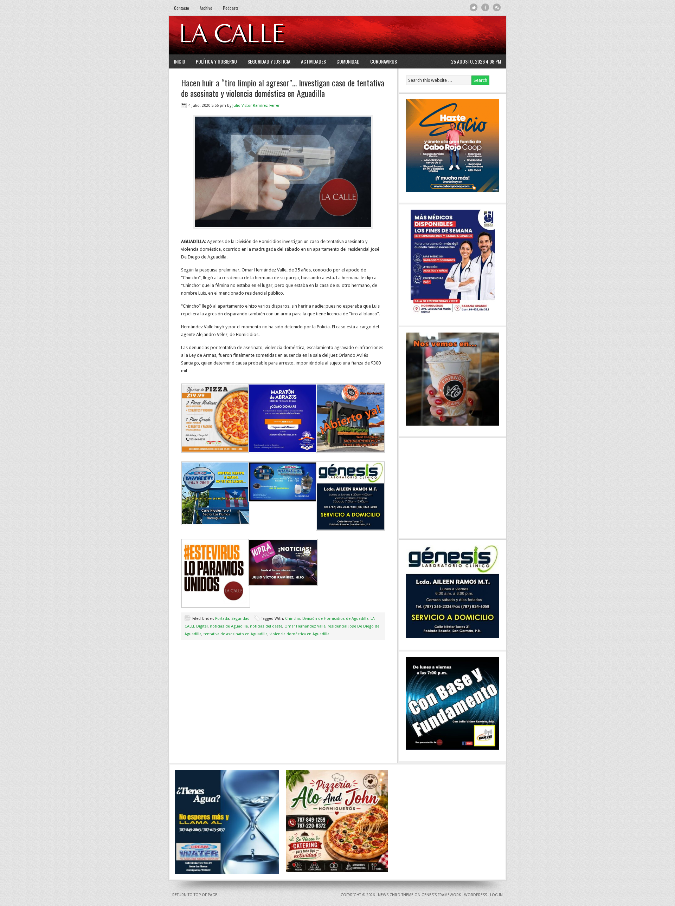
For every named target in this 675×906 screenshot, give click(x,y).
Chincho (292, 618)
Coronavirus (383, 61)
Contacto (181, 8)
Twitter (474, 8)
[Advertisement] (415, 35)
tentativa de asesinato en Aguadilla (236, 634)
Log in (496, 895)
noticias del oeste (266, 626)
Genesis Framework (441, 895)
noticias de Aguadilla (229, 626)
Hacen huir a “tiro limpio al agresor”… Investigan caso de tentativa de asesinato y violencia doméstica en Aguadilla (282, 87)
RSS (497, 8)
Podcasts (230, 8)
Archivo (206, 8)
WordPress (475, 895)
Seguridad (240, 618)
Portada (222, 618)
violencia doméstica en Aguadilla (299, 634)
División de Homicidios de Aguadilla (335, 618)
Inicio (179, 61)
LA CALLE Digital (250, 35)
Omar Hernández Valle (305, 626)
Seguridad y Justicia (269, 61)
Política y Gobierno (216, 61)
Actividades (313, 61)
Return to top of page (194, 895)
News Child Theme (395, 895)
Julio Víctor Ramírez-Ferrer (255, 105)
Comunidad (348, 61)
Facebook (485, 8)
